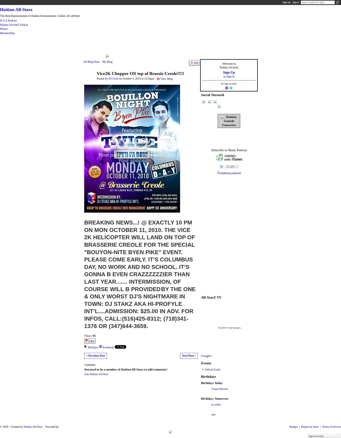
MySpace (93, 347)
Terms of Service (331, 426)
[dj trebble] (205, 409)
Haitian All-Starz (16, 9)
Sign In (295, 2)
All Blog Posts (91, 61)
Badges (293, 426)
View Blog (166, 78)
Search (337, 2)
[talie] (205, 419)
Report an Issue (310, 426)
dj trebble (216, 404)
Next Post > (189, 355)
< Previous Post (95, 355)
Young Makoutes (219, 388)
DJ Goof (113, 78)
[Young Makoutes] (205, 393)
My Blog (107, 61)
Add (196, 62)
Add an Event (212, 369)
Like (91, 341)
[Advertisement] (170, 45)
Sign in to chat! (316, 436)
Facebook (108, 347)
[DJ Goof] (89, 80)
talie (213, 414)
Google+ (206, 356)
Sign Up (286, 2)
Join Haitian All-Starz (96, 374)
